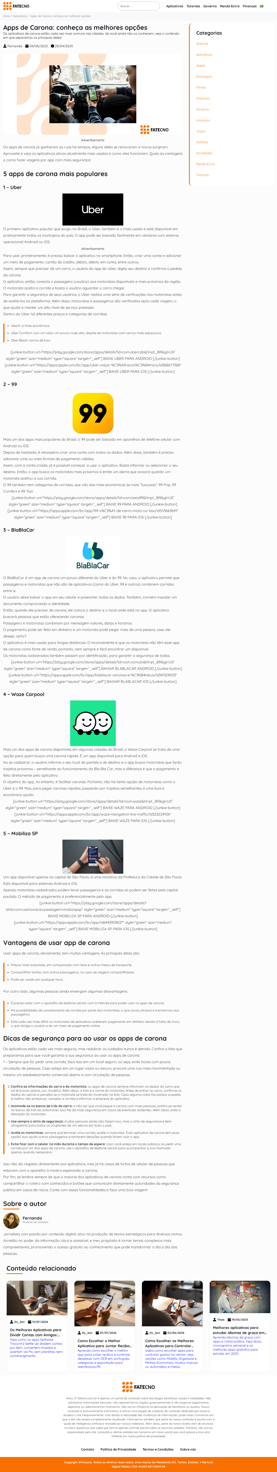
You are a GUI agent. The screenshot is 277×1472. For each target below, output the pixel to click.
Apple (200, 65)
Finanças (250, 6)
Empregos (204, 76)
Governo (210, 6)
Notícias (202, 142)
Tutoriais (193, 6)
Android (202, 44)
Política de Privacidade (118, 1449)
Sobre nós (188, 1449)
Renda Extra (229, 6)
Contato (87, 1449)
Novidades (204, 153)
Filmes (201, 87)
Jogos (201, 131)
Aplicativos (174, 6)
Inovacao (203, 120)
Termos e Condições (158, 1449)
